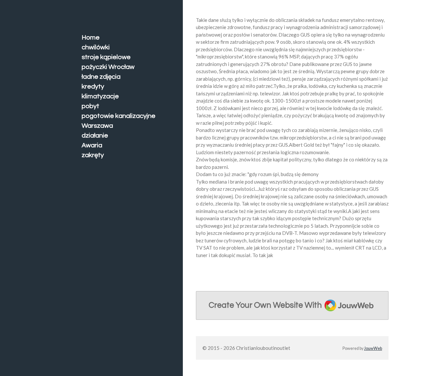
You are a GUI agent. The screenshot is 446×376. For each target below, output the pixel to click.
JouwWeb (373, 348)
